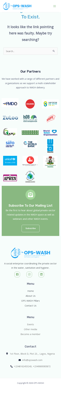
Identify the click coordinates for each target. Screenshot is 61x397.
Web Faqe (7, 369)
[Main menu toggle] (54, 6)
